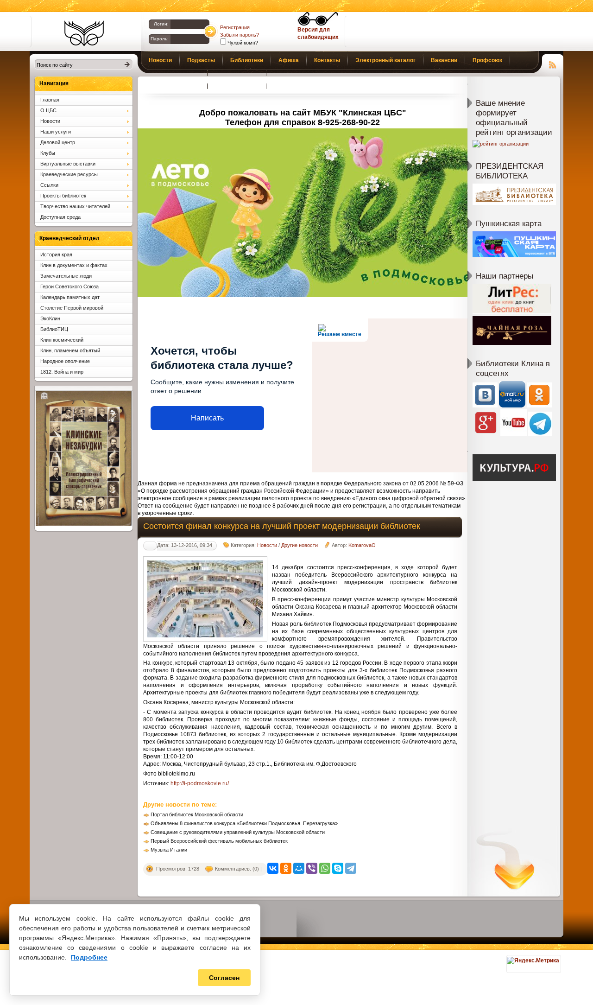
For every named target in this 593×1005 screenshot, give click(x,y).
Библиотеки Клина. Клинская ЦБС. (84, 33)
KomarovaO (362, 545)
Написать (207, 418)
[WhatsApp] (324, 868)
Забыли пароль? (239, 35)
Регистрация (235, 27)
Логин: (161, 23)
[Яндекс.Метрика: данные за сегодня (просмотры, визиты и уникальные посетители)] (533, 960)
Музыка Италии (169, 849)
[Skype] (337, 868)
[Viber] (311, 868)
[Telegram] (350, 868)
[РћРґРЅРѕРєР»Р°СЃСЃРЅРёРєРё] (285, 868)
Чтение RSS (552, 63)
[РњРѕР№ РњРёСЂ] (298, 868)
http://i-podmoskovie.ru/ (199, 783)
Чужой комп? (242, 42)
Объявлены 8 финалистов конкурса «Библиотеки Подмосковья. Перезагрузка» (244, 823)
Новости (267, 545)
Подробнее (89, 957)
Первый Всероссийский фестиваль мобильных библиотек (219, 841)
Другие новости (299, 545)
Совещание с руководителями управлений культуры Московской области (238, 832)
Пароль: (160, 38)
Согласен (224, 977)
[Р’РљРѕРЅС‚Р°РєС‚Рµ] (272, 868)
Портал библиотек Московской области (197, 814)
